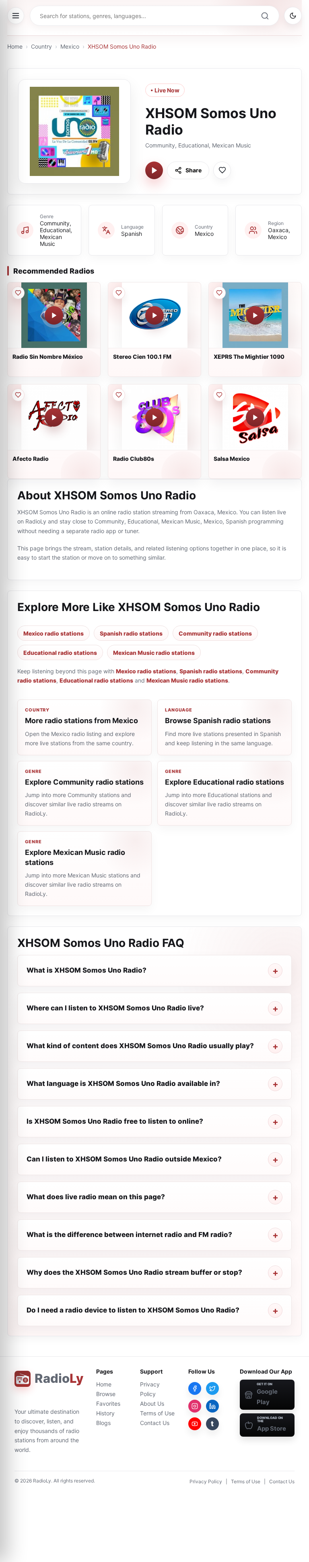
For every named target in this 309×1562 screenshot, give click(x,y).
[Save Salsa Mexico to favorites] (219, 394)
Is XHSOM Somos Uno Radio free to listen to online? (115, 1121)
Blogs (103, 1422)
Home (15, 46)
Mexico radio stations (53, 633)
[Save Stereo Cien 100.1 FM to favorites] (118, 292)
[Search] (265, 15)
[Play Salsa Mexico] (255, 417)
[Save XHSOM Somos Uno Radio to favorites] (222, 170)
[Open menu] (15, 15)
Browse (105, 1393)
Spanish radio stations (131, 633)
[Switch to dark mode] (293, 16)
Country (41, 46)
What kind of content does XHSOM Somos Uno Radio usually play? (140, 1046)
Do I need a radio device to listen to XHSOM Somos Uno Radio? (133, 1310)
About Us (152, 1403)
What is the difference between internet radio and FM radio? (129, 1235)
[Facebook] (194, 1388)
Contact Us (154, 1422)
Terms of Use (157, 1413)
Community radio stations (215, 633)
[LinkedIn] (212, 1406)
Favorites (108, 1403)
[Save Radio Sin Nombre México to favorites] (18, 292)
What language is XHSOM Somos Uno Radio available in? (123, 1083)
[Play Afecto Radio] (54, 417)
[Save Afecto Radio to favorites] (18, 394)
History (105, 1413)
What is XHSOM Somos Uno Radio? (86, 970)
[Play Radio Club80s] (154, 417)
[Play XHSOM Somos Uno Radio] (154, 170)
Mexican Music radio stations (154, 652)
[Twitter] (212, 1388)
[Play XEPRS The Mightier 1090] (255, 315)
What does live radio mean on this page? (96, 1197)
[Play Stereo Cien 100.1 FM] (154, 315)
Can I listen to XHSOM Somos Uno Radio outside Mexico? (124, 1159)
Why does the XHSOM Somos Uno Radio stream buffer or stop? (134, 1272)
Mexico (69, 46)
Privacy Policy (206, 1481)
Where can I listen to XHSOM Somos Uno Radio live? (115, 1008)
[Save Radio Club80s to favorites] (118, 394)
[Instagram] (194, 1406)
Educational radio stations (60, 652)
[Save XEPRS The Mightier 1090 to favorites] (219, 292)
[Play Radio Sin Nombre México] (54, 315)
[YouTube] (194, 1423)
